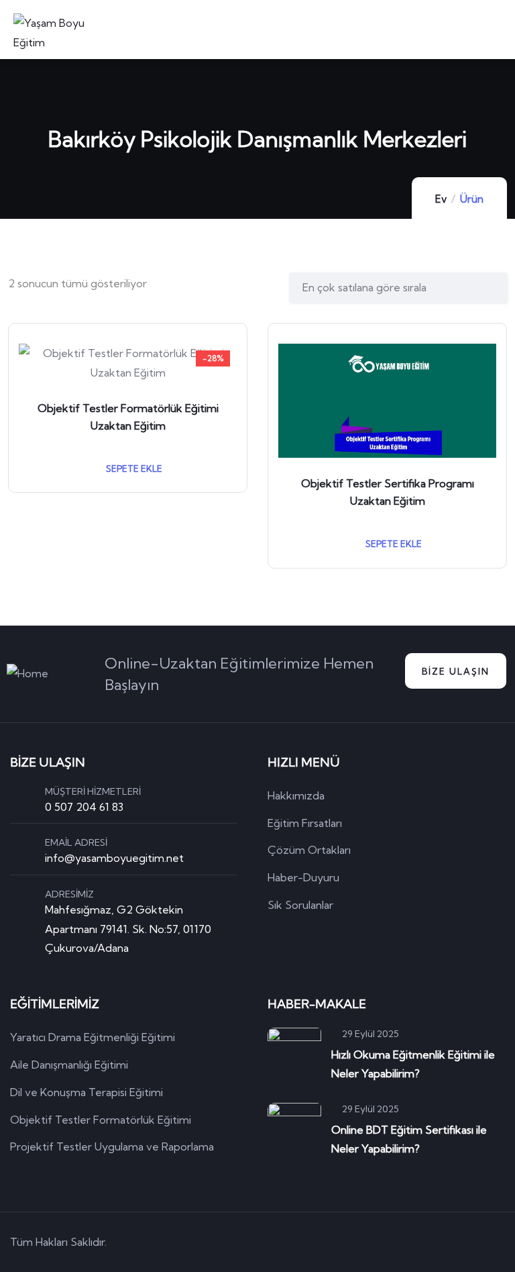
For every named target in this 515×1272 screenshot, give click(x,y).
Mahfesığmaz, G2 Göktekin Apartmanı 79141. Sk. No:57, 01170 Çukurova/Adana (128, 929)
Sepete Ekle (133, 468)
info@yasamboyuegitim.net (114, 858)
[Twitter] (383, 1242)
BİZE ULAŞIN (456, 671)
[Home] (27, 673)
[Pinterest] (459, 1242)
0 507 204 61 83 (84, 807)
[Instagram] (497, 1242)
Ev (441, 199)
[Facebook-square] (421, 1242)
